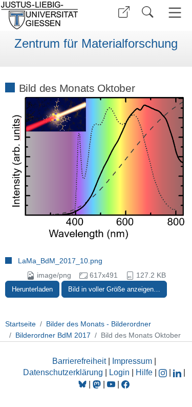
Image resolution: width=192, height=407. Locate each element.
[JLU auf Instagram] (164, 372)
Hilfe (144, 372)
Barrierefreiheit (79, 361)
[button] (124, 12)
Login (120, 372)
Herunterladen (32, 289)
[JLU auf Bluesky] (83, 384)
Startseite (20, 324)
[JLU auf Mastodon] (98, 384)
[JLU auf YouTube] (111, 384)
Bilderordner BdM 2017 (53, 335)
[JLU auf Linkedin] (178, 372)
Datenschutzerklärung (63, 372)
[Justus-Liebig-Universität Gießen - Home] (46, 15)
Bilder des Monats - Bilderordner (98, 324)
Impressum (132, 361)
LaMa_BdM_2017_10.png (60, 261)
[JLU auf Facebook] (125, 384)
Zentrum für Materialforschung (96, 43)
